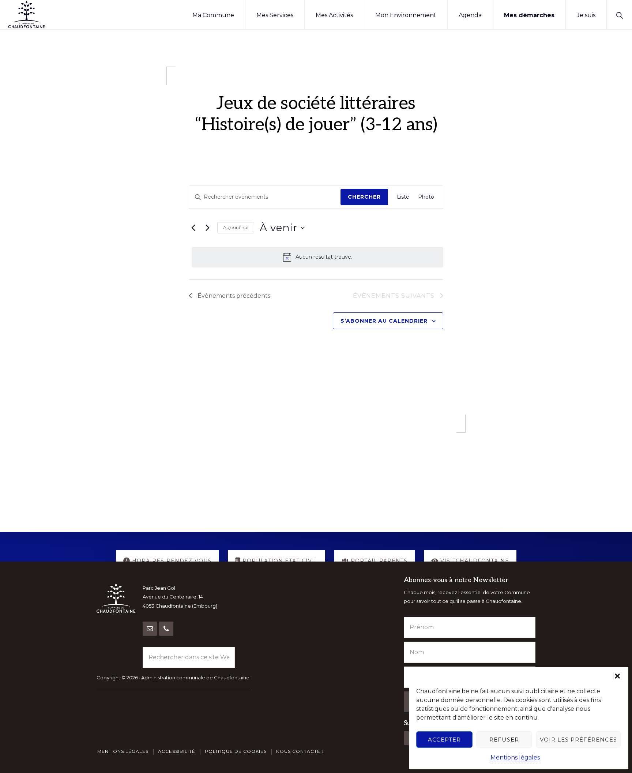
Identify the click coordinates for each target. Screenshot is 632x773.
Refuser (504, 739)
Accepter (444, 739)
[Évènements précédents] (193, 228)
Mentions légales (515, 757)
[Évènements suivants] (207, 228)
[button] (617, 676)
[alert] (317, 257)
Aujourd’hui (235, 227)
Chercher (364, 197)
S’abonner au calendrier (384, 321)
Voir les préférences (578, 739)
